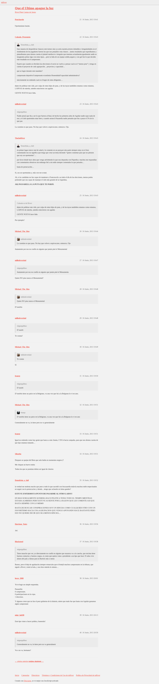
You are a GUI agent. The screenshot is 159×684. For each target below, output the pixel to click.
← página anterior (21, 661)
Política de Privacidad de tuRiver (88, 675)
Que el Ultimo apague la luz (34, 8)
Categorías (25, 675)
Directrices (35, 675)
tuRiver (4, 2)
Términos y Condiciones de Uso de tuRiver (58, 675)
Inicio (17, 675)
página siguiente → (36, 661)
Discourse (27, 681)
